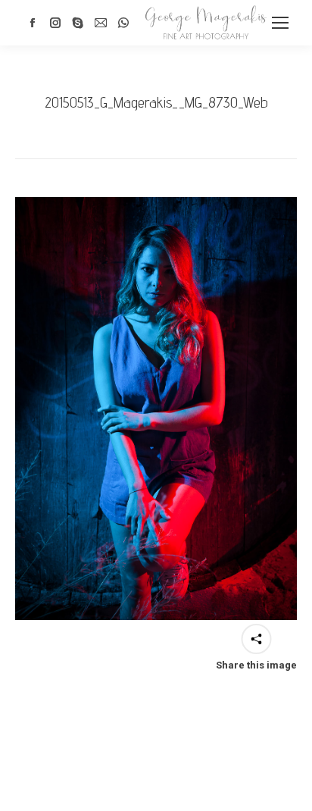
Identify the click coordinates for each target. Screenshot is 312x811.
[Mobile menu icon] (280, 23)
